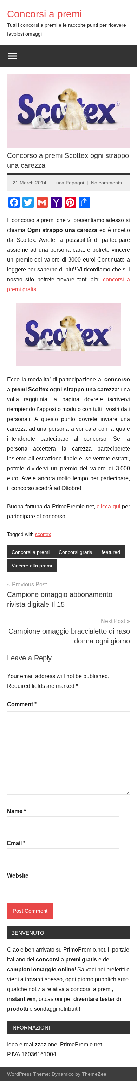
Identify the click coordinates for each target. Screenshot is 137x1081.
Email (16, 843)
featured (111, 552)
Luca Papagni (68, 182)
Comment (22, 704)
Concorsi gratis (75, 552)
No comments (106, 182)
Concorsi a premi (44, 13)
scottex (43, 534)
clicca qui (108, 506)
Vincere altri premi (32, 565)
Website (17, 876)
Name (16, 811)
